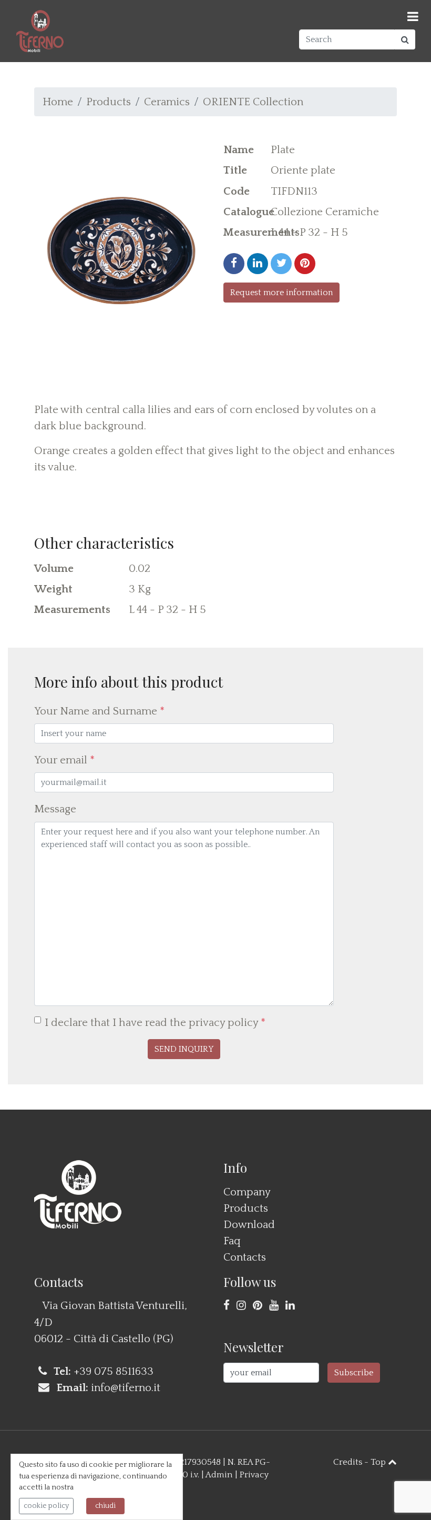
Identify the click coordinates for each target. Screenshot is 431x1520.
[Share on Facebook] (233, 263)
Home (58, 102)
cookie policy (46, 1506)
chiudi (105, 1506)
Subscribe (353, 1372)
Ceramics (167, 102)
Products (108, 102)
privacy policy (223, 1022)
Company (247, 1192)
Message (55, 809)
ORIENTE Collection (253, 102)
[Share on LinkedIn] (257, 263)
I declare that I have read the (155, 1022)
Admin (219, 1474)
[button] (184, 1049)
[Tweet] (281, 263)
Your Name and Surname (99, 711)
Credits (347, 1462)
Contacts (244, 1257)
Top (379, 1462)
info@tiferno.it (125, 1388)
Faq (232, 1241)
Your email (64, 760)
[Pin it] (304, 263)
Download (249, 1225)
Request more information (281, 292)
